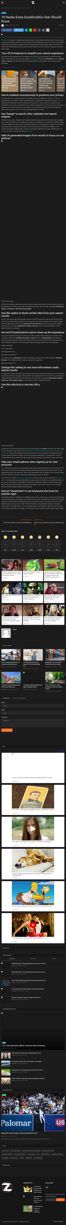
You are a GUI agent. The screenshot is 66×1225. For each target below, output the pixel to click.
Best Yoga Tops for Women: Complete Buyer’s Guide (26, 1053)
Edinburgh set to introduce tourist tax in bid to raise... (53, 663)
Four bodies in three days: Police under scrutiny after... (27, 1061)
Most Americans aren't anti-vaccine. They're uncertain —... (38, 1199)
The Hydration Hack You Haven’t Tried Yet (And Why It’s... (31, 664)
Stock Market (31, 1154)
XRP (38, 1154)
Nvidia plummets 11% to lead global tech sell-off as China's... (29, 972)
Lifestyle (7, 8)
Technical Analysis (15, 1151)
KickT (2, 666)
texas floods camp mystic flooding (31, 1151)
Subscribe (60, 1200)
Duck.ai (59, 100)
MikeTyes (47, 666)
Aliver (13, 974)
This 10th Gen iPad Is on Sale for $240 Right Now (18, 522)
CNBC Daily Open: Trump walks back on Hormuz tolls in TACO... (29, 963)
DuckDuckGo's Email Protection (25, 478)
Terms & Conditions (58, 1221)
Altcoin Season (14, 1158)
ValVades (14, 991)
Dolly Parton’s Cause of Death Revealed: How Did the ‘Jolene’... (38, 1189)
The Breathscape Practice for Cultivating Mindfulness (38, 1209)
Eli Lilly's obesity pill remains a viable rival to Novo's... (27, 997)
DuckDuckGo (5, 40)
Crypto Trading (45, 1154)
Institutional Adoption (57, 1154)
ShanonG (14, 1055)
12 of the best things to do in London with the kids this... (10, 663)
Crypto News (5, 1151)
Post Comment (7, 730)
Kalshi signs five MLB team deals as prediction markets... (23, 1133)
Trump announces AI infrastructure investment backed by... (28, 989)
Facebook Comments (19, 698)
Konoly (6, 25)
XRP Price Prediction (7, 1154)
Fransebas (14, 1072)
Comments (6, 698)
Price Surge (5, 1158)
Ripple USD (29, 1158)
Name (3, 702)
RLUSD (22, 1158)
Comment (4, 717)
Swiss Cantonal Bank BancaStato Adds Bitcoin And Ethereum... (29, 980)
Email (3, 710)
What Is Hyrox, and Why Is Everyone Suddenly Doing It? (49, 523)
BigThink (14, 1063)
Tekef (13, 965)
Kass (24, 689)
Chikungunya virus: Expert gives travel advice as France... (28, 1070)
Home (2, 8)
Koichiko (47, 691)
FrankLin (14, 999)
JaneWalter (4, 689)
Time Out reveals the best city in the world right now (10, 686)
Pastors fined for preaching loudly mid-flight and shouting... (29, 1078)
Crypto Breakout (38, 1158)
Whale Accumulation (20, 1154)
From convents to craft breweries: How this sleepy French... (53, 687)
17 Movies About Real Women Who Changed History (32, 686)
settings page (34, 59)
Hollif (24, 668)
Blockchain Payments (48, 1151)
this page (29, 131)
